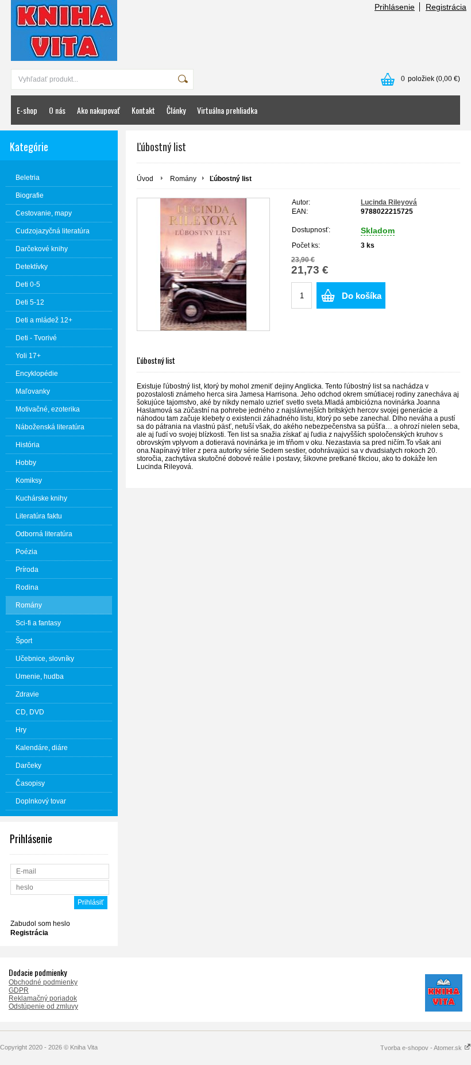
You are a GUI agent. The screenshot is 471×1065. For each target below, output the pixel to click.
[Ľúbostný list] (203, 264)
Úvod (145, 179)
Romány (183, 179)
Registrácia (446, 6)
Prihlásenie (395, 6)
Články (176, 110)
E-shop (27, 110)
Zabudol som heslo (40, 924)
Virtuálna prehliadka (227, 110)
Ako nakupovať (98, 110)
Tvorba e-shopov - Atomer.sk (422, 1047)
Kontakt (143, 110)
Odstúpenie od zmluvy (43, 1006)
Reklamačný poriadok (43, 998)
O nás (57, 110)
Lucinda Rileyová (389, 202)
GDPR (19, 990)
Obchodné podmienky (43, 982)
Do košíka (361, 296)
